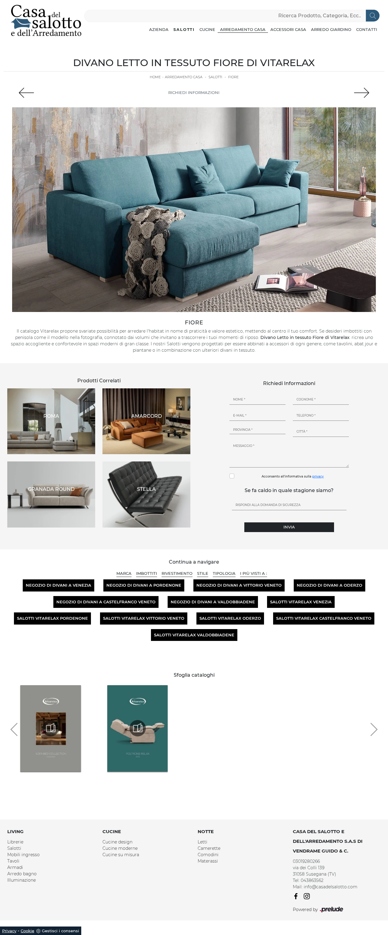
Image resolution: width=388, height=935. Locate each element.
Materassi (208, 861)
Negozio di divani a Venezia (58, 585)
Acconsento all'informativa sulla (293, 476)
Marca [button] (124, 573)
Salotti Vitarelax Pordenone (52, 618)
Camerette (209, 848)
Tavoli (13, 861)
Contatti (366, 29)
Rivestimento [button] (177, 573)
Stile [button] (202, 573)
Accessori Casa (288, 29)
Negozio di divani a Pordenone (143, 585)
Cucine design (117, 842)
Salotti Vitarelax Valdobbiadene (194, 634)
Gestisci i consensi (60, 930)
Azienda (159, 29)
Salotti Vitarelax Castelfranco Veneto (323, 618)
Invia (289, 526)
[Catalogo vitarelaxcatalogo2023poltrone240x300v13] (137, 728)
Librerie (15, 842)
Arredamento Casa (243, 29)
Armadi (15, 867)
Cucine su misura (120, 854)
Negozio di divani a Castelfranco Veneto (106, 601)
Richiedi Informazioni (193, 92)
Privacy (9, 930)
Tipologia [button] (224, 573)
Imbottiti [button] (146, 573)
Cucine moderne (120, 848)
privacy (318, 476)
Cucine (207, 29)
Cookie (27, 930)
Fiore (233, 77)
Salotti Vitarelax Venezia (301, 601)
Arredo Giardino (331, 29)
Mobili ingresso (23, 854)
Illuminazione (21, 880)
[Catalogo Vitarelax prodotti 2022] (50, 728)
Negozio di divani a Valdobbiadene (213, 601)
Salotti (184, 29)
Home (155, 77)
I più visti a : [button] (253, 573)
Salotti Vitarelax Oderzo (230, 618)
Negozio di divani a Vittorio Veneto (239, 585)
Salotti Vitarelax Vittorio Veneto (143, 618)
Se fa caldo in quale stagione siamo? (289, 490)
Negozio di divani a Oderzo (329, 585)
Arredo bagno (22, 873)
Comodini (208, 854)
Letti (202, 842)
